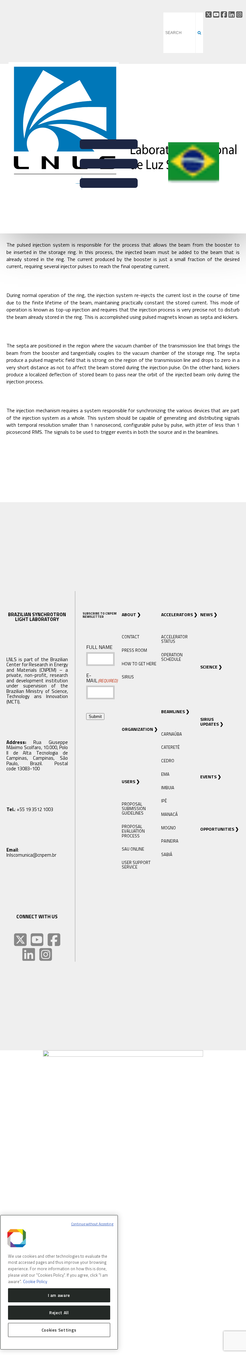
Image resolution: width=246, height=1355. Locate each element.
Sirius (128, 677)
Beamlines (173, 711)
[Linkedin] (231, 14)
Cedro (167, 760)
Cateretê (170, 747)
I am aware (59, 1295)
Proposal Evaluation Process (133, 831)
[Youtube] (216, 14)
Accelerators (177, 614)
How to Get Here (139, 663)
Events (208, 776)
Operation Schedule (172, 656)
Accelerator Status (174, 639)
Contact (130, 637)
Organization (137, 729)
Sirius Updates (209, 721)
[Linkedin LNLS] (29, 954)
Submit (95, 716)
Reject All (59, 1312)
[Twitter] (208, 14)
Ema (165, 774)
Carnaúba (171, 734)
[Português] (193, 181)
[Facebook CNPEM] (223, 14)
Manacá (169, 814)
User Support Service (136, 864)
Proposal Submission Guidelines (134, 809)
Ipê (164, 801)
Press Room (134, 650)
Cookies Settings (59, 1330)
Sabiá (166, 854)
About (129, 614)
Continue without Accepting (92, 1224)
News (206, 614)
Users (128, 781)
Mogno (168, 828)
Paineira (169, 841)
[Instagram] (239, 14)
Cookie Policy (35, 1281)
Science (208, 666)
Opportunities (217, 829)
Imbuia (167, 787)
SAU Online (133, 849)
